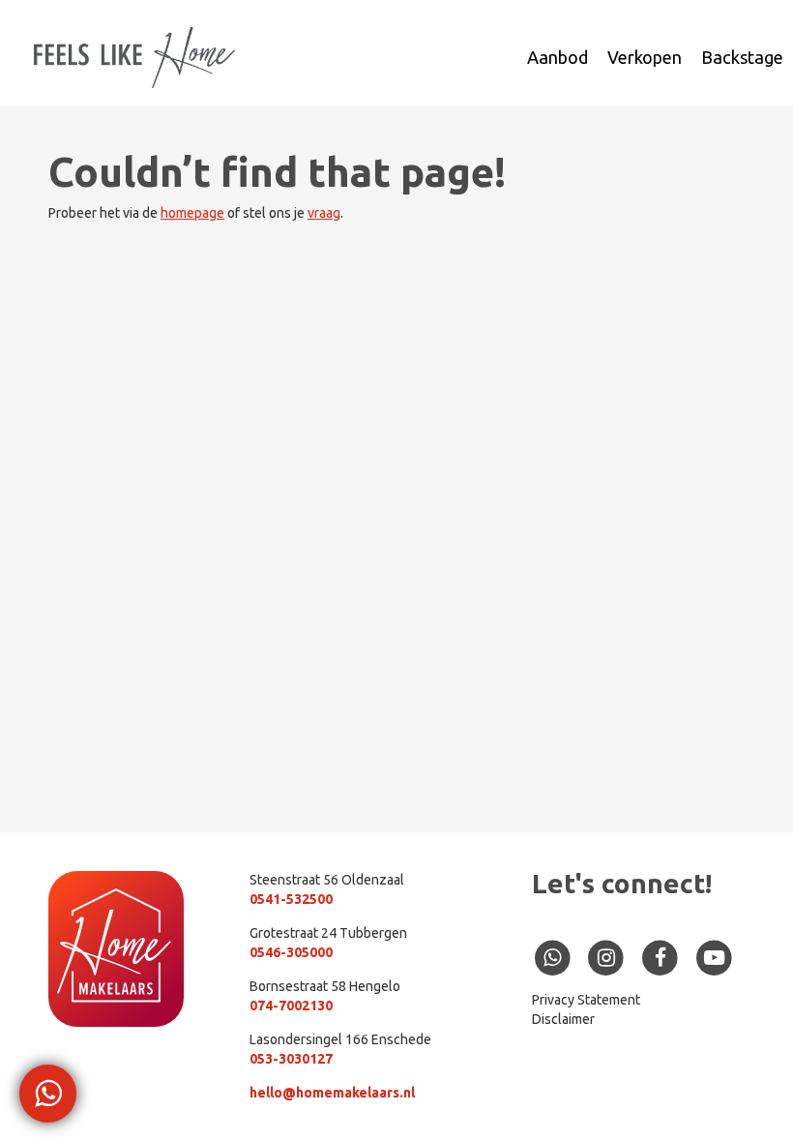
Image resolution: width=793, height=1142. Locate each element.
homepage (192, 213)
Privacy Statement (586, 999)
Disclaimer (563, 1019)
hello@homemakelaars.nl (332, 1092)
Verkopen (644, 57)
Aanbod (557, 57)
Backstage (742, 57)
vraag (324, 213)
